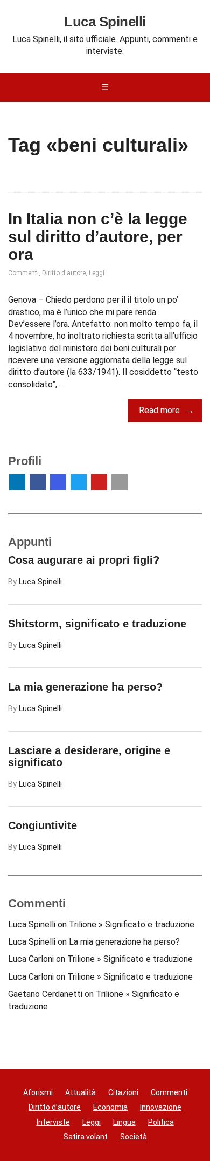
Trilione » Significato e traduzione (131, 924)
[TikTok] (119, 482)
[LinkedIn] (17, 482)
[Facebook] (38, 482)
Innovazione (160, 1107)
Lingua (124, 1122)
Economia (110, 1107)
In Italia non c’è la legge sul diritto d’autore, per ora (97, 236)
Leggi (96, 273)
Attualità (80, 1092)
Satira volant (86, 1136)
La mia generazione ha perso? (85, 687)
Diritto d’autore (55, 1107)
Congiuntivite (42, 825)
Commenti (23, 273)
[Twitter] (79, 482)
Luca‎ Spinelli (40, 581)
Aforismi (38, 1092)
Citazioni (123, 1092)
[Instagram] (58, 482)
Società (133, 1136)
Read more (159, 410)
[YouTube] (99, 482)
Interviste (53, 1122)
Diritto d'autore (64, 273)
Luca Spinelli (104, 22)
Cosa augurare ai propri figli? (83, 560)
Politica (161, 1122)
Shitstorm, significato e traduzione (97, 624)
